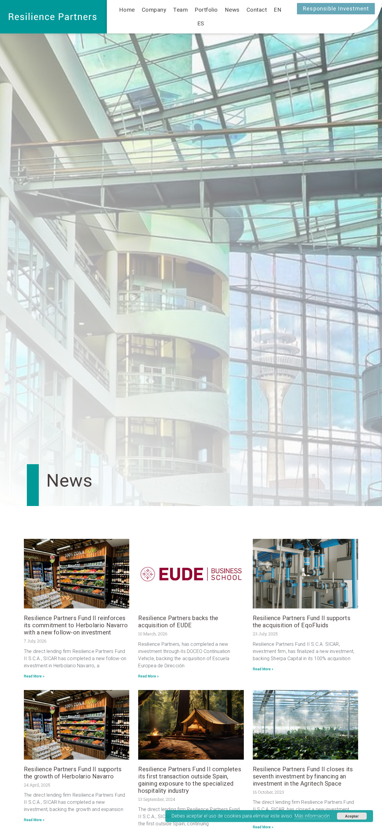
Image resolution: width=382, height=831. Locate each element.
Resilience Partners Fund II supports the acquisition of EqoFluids (301, 621)
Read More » (34, 676)
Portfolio (206, 9)
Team (180, 9)
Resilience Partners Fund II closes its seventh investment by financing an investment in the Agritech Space (303, 776)
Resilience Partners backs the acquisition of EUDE (178, 621)
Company (154, 9)
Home (127, 9)
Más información (312, 816)
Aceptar (352, 816)
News (232, 9)
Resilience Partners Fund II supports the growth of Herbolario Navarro (72, 773)
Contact (257, 9)
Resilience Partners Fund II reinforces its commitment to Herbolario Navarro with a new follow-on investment (76, 625)
